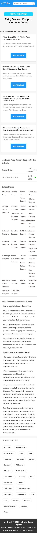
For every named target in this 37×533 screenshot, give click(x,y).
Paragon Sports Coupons (5, 209)
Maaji (30, 453)
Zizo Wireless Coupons (32, 273)
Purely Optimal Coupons (23, 266)
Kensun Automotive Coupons (15, 259)
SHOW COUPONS (18, 14)
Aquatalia (24, 506)
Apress (6, 512)
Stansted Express (9, 506)
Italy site (23, 522)
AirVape (31, 459)
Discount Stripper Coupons (32, 234)
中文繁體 (16, 522)
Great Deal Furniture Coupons (15, 216)
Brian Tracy (7, 494)
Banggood (7, 465)
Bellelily (22, 477)
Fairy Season (22, 31)
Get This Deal (18, 55)
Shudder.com (8, 482)
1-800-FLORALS (9, 477)
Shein (21, 453)
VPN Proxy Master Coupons (6, 283)
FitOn (5, 500)
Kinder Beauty (21, 494)
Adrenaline (7, 471)
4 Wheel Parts (20, 447)
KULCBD (15, 500)
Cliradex (20, 482)
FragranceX (7, 459)
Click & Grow (8, 488)
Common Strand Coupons (23, 244)
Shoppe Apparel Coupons (14, 244)
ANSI (31, 477)
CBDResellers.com (24, 488)
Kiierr (33, 494)
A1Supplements (9, 453)
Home (2, 31)
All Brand (8, 522)
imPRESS (27, 500)
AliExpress (19, 465)
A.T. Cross (7, 447)
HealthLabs (20, 459)
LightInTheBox (21, 471)
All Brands (9, 31)
